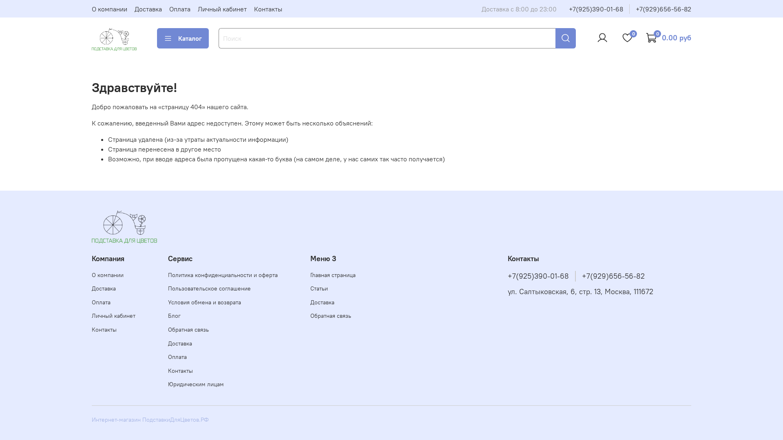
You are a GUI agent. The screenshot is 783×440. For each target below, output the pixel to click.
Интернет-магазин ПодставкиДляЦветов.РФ (150, 419)
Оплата (179, 9)
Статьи (319, 288)
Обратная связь (188, 329)
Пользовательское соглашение (209, 288)
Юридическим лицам (196, 384)
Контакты (268, 9)
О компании (109, 9)
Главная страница (333, 275)
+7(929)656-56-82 (663, 9)
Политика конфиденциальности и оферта (223, 275)
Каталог (190, 38)
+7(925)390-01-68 (596, 9)
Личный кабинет (222, 9)
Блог (174, 315)
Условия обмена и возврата (204, 302)
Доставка (148, 9)
